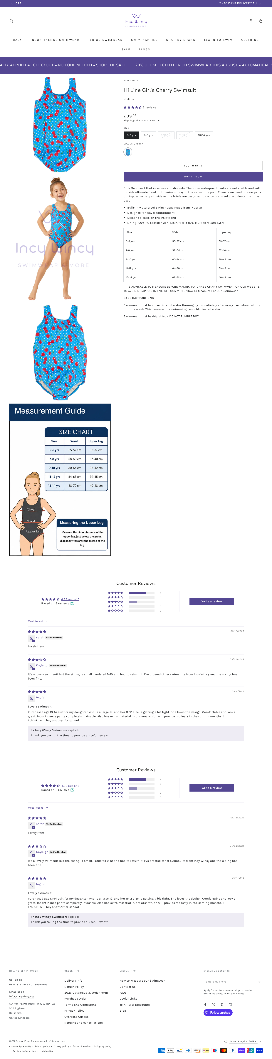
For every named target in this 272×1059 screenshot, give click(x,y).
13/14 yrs (205, 136)
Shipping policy (103, 1046)
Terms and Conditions (80, 1004)
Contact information (24, 1051)
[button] (11, 21)
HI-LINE (136, 80)
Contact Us (128, 986)
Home (127, 80)
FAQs (123, 992)
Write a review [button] (212, 601)
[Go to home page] (136, 21)
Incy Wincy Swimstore (31, 1041)
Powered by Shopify (20, 1046)
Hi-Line (129, 99)
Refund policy (42, 1046)
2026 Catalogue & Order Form (86, 992)
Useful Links (128, 998)
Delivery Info (73, 980)
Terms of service (82, 1046)
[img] (37, 631)
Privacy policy (61, 1046)
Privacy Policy (74, 1010)
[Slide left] (12, 3)
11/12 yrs (186, 136)
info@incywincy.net (21, 996)
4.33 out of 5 (70, 599)
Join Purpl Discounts (135, 1004)
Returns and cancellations (83, 1022)
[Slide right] (259, 3)
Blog (123, 1010)
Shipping (129, 120)
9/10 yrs (167, 136)
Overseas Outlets (76, 1016)
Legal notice (46, 1051)
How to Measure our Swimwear (142, 980)
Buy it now (193, 177)
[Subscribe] (260, 982)
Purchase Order (75, 998)
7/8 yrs (150, 136)
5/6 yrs (132, 136)
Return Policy (74, 986)
